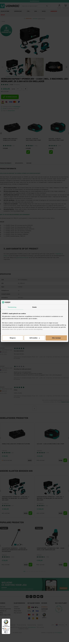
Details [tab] (34, 307)
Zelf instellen (33, 338)
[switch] (6, 632)
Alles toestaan (56, 338)
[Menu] (9, 620)
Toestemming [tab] (12, 307)
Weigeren (13, 338)
